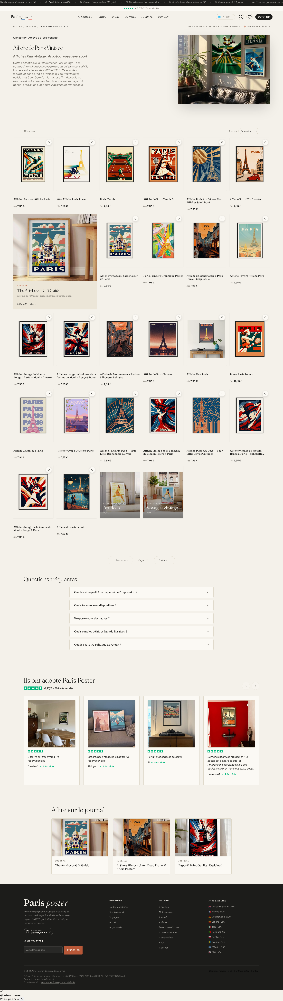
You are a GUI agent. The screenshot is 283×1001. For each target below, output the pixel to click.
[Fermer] (21, 999)
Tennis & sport (116, 912)
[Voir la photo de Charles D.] (51, 724)
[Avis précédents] (246, 686)
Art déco (113, 922)
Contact (163, 947)
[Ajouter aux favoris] (49, 142)
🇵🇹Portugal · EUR (217, 931)
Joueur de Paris (67, 982)
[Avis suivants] (255, 686)
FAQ (161, 942)
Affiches (85, 17)
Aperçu (22, 187)
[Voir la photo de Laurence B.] (231, 724)
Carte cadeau (166, 937)
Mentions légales (217, 971)
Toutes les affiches (119, 907)
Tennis (101, 17)
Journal (147, 17)
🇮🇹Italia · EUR (215, 926)
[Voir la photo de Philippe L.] (111, 724)
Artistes (163, 922)
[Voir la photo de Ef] (171, 724)
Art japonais (115, 927)
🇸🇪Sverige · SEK (216, 942)
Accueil (17, 26)
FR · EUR (225, 17)
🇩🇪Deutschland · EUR (219, 916)
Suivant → (164, 560)
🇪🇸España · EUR (216, 921)
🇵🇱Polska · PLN (216, 937)
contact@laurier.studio (44, 979)
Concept (164, 17)
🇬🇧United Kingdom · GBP (221, 906)
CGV (230, 971)
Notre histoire (166, 912)
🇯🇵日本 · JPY (214, 952)
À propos (164, 907)
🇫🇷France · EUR (216, 911)
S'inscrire (73, 950)
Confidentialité (241, 971)
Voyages (130, 17)
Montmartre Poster (50, 982)
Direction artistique (169, 927)
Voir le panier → (9, 999)
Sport (116, 17)
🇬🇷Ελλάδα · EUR (216, 947)
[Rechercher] (241, 17)
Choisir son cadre (168, 932)
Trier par (233, 131)
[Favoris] (249, 17)
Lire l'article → (27, 304)
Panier (263, 17)
